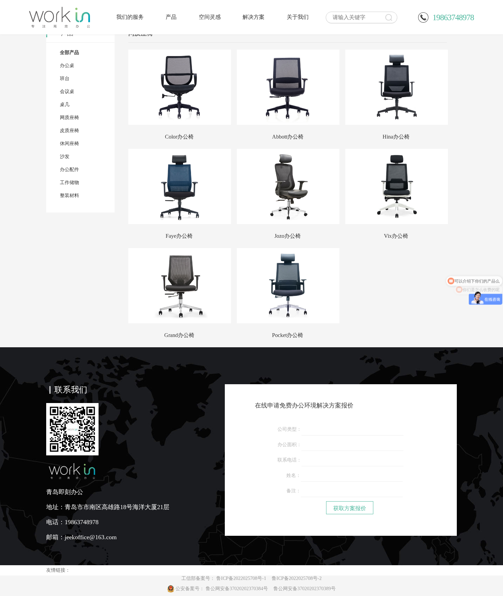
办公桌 (67, 65)
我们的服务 (130, 17)
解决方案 (254, 17)
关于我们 (298, 17)
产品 (171, 17)
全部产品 (69, 52)
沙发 (64, 156)
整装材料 (69, 195)
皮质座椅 (69, 130)
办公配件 (69, 169)
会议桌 (67, 91)
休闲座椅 (69, 143)
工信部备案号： (251, 578)
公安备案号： (256, 588)
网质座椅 (69, 117)
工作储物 (69, 182)
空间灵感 (210, 17)
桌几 (64, 104)
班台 (64, 78)
